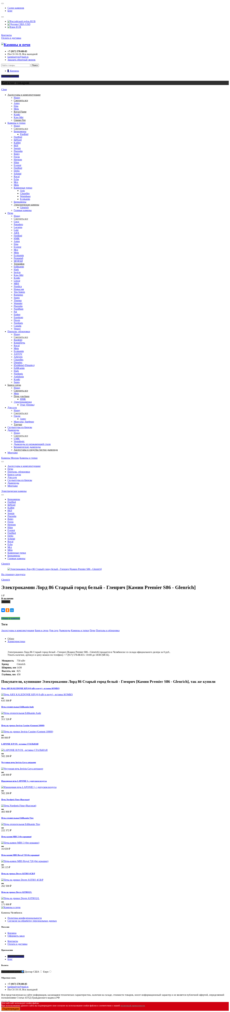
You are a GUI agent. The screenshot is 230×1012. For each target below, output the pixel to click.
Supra (17, 297)
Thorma (18, 300)
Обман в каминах (10, 618)
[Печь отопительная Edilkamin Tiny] (20, 824)
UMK (17, 438)
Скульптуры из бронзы (20, 427)
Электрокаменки (23, 402)
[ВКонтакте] (3, 610)
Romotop (18, 295)
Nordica (18, 286)
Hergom (18, 159)
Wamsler (18, 303)
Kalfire (17, 142)
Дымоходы (13, 430)
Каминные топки (23, 187)
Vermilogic (19, 441)
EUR (18, 27)
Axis (22, 190)
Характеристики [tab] (16, 641)
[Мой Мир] (12, 610)
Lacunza (18, 227)
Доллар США (32, 971)
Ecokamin (25, 199)
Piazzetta (18, 151)
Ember (17, 314)
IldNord (18, 140)
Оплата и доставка (11, 38)
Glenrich (24, 207)
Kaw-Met (18, 117)
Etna (16, 106)
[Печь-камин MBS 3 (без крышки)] (20, 842)
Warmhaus (25, 196)
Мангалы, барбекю (24, 421)
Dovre (17, 320)
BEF (16, 145)
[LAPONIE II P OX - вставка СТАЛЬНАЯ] (24, 750)
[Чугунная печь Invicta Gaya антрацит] (22, 768)
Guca (16, 221)
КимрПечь (19, 342)
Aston (17, 241)
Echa (16, 179)
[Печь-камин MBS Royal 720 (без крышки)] (24, 861)
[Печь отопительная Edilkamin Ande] (21, 713)
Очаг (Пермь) (27, 404)
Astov (17, 103)
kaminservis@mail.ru (18, 57)
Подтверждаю (11, 1008)
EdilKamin (19, 368)
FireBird (24, 134)
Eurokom (18, 317)
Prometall (18, 258)
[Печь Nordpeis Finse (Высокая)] (18, 805)
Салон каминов (16, 8)
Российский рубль (11, 971)
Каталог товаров (10, 76)
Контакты (6, 35)
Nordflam (18, 309)
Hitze (16, 162)
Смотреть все (21, 128)
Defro (17, 171)
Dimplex (18, 362)
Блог (10, 10)
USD (27, 24)
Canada (17, 325)
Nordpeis (18, 323)
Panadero (18, 224)
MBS (16, 283)
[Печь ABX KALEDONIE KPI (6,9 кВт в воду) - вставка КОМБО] (37, 694)
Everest (17, 165)
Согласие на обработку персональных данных (32, 920)
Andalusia (19, 376)
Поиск (35, 65)
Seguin (17, 148)
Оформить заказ (16, 936)
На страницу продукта (13, 574)
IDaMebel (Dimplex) (24, 365)
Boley (17, 154)
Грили (17, 416)
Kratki (17, 114)
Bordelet (18, 340)
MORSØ (18, 261)
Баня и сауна (14, 474)
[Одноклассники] (7, 610)
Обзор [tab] (11, 638)
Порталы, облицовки (19, 331)
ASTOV (18, 354)
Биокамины (20, 131)
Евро (46, 971)
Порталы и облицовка (108, 630)
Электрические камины (14, 491)
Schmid (17, 173)
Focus (17, 156)
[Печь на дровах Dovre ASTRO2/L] (20, 898)
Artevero (18, 356)
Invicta (17, 272)
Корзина (12, 933)
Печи (10, 213)
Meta (16, 109)
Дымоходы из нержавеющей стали (32, 444)
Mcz (16, 182)
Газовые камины (23, 210)
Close (4, 89)
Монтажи (13, 452)
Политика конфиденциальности (25, 918)
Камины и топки (17, 123)
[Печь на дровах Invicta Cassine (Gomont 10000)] (27, 731)
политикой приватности (132, 1005)
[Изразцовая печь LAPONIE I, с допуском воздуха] (28, 787)
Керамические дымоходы (27, 447)
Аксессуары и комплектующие (24, 466)
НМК (17, 238)
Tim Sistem (19, 292)
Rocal (17, 176)
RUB (33, 21)
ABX (16, 233)
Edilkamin (19, 266)
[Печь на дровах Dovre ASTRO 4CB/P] (22, 879)
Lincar (17, 280)
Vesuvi (17, 328)
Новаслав (19, 289)
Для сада (12, 407)
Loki (16, 230)
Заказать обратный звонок (22, 59)
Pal (15, 311)
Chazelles (25, 193)
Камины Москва (10, 458)
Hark (16, 269)
